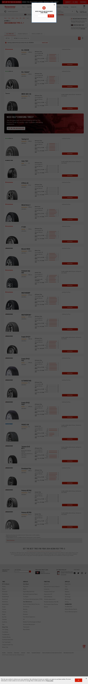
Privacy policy (49, 680)
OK (78, 680)
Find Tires (51, 16)
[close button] (86, 678)
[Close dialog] (54, 4)
